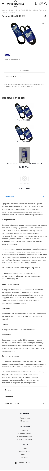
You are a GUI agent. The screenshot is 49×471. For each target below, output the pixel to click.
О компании (24, 418)
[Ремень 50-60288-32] (24, 33)
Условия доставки (24, 436)
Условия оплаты (24, 433)
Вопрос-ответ (24, 451)
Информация (24, 426)
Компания (24, 414)
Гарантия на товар (24, 439)
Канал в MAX (24, 462)
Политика (24, 421)
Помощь (24, 430)
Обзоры (24, 457)
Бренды (24, 454)
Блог (25, 448)
